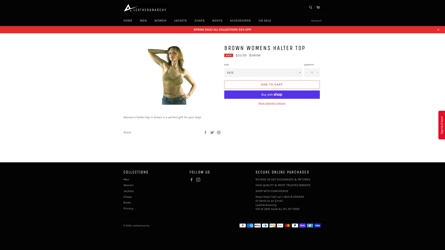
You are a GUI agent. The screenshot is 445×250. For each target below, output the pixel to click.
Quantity (309, 65)
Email (279, 200)
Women (160, 20)
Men (143, 20)
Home (127, 20)
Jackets (180, 20)
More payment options (272, 103)
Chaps (200, 20)
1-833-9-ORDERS (293, 196)
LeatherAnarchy (140, 225)
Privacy (128, 208)
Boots (217, 20)
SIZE (226, 65)
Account (316, 20)
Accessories (240, 20)
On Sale (265, 20)
